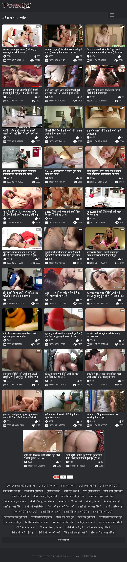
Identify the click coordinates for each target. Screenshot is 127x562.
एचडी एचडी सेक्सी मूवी (48, 486)
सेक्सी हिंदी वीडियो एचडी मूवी (110, 517)
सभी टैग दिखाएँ (63, 540)
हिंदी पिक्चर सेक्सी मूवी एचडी (36, 522)
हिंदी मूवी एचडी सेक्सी (86, 522)
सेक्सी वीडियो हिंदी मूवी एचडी (15, 517)
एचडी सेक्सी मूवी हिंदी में (109, 486)
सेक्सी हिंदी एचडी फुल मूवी (41, 517)
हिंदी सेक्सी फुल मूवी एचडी (49, 532)
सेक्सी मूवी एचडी (93, 501)
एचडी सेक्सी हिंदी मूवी (11, 491)
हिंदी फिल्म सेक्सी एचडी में (63, 522)
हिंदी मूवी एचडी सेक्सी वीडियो (110, 522)
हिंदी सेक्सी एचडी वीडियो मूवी (22, 532)
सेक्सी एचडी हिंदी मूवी (20, 496)
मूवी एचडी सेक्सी (53, 491)
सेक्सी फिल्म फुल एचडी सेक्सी (42, 501)
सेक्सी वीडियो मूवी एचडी (102, 512)
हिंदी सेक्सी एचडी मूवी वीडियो (98, 527)
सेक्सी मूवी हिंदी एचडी (114, 506)
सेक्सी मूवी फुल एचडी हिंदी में (89, 506)
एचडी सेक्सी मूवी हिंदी (87, 486)
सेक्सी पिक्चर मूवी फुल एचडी (45, 496)
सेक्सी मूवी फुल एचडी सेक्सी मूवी (61, 506)
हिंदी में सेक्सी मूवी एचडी (25, 527)
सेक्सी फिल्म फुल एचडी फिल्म (101, 496)
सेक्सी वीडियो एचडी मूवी (50, 512)
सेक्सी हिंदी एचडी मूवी (65, 517)
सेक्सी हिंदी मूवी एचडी (86, 517)
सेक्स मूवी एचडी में (71, 491)
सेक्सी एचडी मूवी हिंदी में (113, 491)
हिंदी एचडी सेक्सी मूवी (12, 522)
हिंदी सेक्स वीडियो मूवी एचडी (50, 527)
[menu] (112, 15)
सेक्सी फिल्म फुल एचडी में (15, 501)
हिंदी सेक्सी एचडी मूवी (74, 527)
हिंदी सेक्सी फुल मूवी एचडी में (75, 532)
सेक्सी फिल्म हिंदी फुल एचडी (70, 501)
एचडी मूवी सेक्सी (67, 486)
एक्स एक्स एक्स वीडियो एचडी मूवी (21, 486)
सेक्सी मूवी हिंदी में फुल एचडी (25, 512)
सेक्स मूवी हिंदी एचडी (91, 491)
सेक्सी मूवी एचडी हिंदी (11, 506)
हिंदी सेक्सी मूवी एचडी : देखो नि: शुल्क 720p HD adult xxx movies (58, 556)
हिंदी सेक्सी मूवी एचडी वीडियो (102, 532)
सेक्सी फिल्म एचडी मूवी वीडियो (73, 496)
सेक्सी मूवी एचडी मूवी (112, 501)
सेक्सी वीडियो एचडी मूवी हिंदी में (76, 512)
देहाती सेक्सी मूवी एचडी (33, 491)
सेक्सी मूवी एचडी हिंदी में (33, 506)
